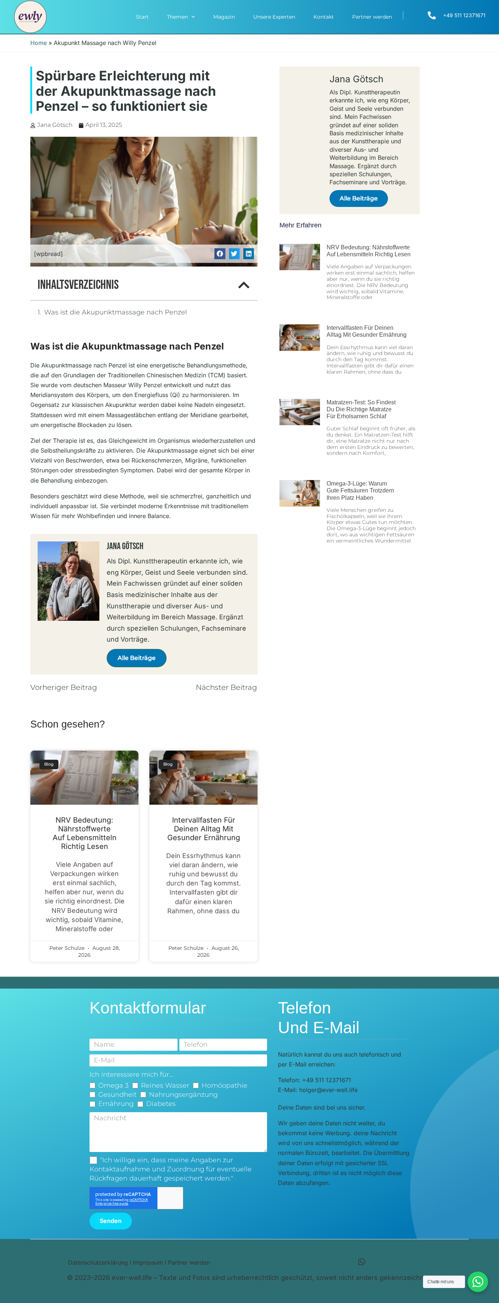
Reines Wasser (165, 1085)
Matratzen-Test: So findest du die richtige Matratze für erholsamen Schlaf (361, 409)
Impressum (148, 1262)
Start (142, 17)
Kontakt (323, 17)
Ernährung (116, 1104)
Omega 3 (113, 1085)
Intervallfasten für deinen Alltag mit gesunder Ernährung (203, 829)
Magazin (224, 17)
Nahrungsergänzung (183, 1095)
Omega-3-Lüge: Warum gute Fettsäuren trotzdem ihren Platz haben (360, 490)
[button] (219, 253)
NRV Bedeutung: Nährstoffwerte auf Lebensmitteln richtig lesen (85, 833)
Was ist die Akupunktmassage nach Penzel (115, 312)
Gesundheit (117, 1095)
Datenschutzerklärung (98, 1262)
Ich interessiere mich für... (131, 1074)
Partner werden (372, 17)
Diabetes (161, 1104)
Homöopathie (224, 1085)
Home (38, 42)
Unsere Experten (274, 17)
